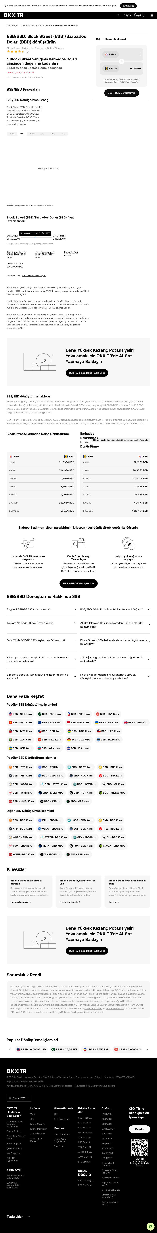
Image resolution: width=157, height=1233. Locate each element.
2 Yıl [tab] (62, 134)
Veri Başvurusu (14, 1153)
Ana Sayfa (12, 25)
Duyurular (58, 1146)
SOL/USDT (107, 1133)
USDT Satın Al (85, 1118)
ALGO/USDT (108, 1148)
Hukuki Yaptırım (14, 1143)
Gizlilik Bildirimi (14, 1131)
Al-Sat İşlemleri (37, 1133)
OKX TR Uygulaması (12, 1159)
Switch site (128, 6)
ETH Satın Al (84, 1127)
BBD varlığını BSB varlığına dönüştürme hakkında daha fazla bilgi (120, 440)
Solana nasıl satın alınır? (110, 1203)
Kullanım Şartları (93, 1008)
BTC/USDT (107, 1119)
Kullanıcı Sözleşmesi (72, 1012)
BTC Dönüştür (85, 1185)
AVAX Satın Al (85, 1157)
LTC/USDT (107, 1158)
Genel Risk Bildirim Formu (16, 1137)
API (55, 1114)
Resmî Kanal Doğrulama (60, 1140)
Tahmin (113, 902)
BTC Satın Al (84, 1122)
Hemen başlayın (19, 902)
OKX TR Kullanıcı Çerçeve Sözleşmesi (15, 1124)
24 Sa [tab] (22, 134)
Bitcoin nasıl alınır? (111, 1190)
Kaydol (139, 15)
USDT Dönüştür (86, 1180)
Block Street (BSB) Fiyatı (34, 275)
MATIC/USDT (108, 1129)
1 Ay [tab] (42, 134)
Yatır (32, 1114)
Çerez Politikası (14, 1148)
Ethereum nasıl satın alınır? (109, 1195)
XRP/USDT (107, 1143)
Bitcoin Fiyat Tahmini (108, 1164)
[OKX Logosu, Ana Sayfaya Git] (13, 15)
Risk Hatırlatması (115, 1008)
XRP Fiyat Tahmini (111, 1177)
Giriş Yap (127, 15)
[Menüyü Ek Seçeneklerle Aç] (151, 15)
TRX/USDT (107, 1138)
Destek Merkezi (61, 1134)
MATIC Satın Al (85, 1132)
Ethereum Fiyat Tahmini (109, 1171)
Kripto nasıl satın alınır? (110, 1183)
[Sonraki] (147, 1049)
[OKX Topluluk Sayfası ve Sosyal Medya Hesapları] (28, 1216)
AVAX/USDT (107, 1153)
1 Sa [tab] (12, 134)
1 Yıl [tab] (52, 134)
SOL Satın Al (84, 1137)
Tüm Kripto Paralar (36, 1139)
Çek (32, 1119)
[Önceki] (10, 1049)
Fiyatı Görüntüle (68, 902)
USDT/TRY (107, 1114)
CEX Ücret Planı (61, 1119)
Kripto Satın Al (37, 1124)
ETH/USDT (107, 1124)
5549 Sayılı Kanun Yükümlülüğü (15, 1176)
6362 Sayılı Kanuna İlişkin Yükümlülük (13, 1185)
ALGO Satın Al (85, 1152)
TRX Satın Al (84, 1147)
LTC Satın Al (84, 1162)
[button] (118, 15)
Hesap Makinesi (32, 25)
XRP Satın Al (84, 1142)
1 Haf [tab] (32, 134)
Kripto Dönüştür (38, 1129)
